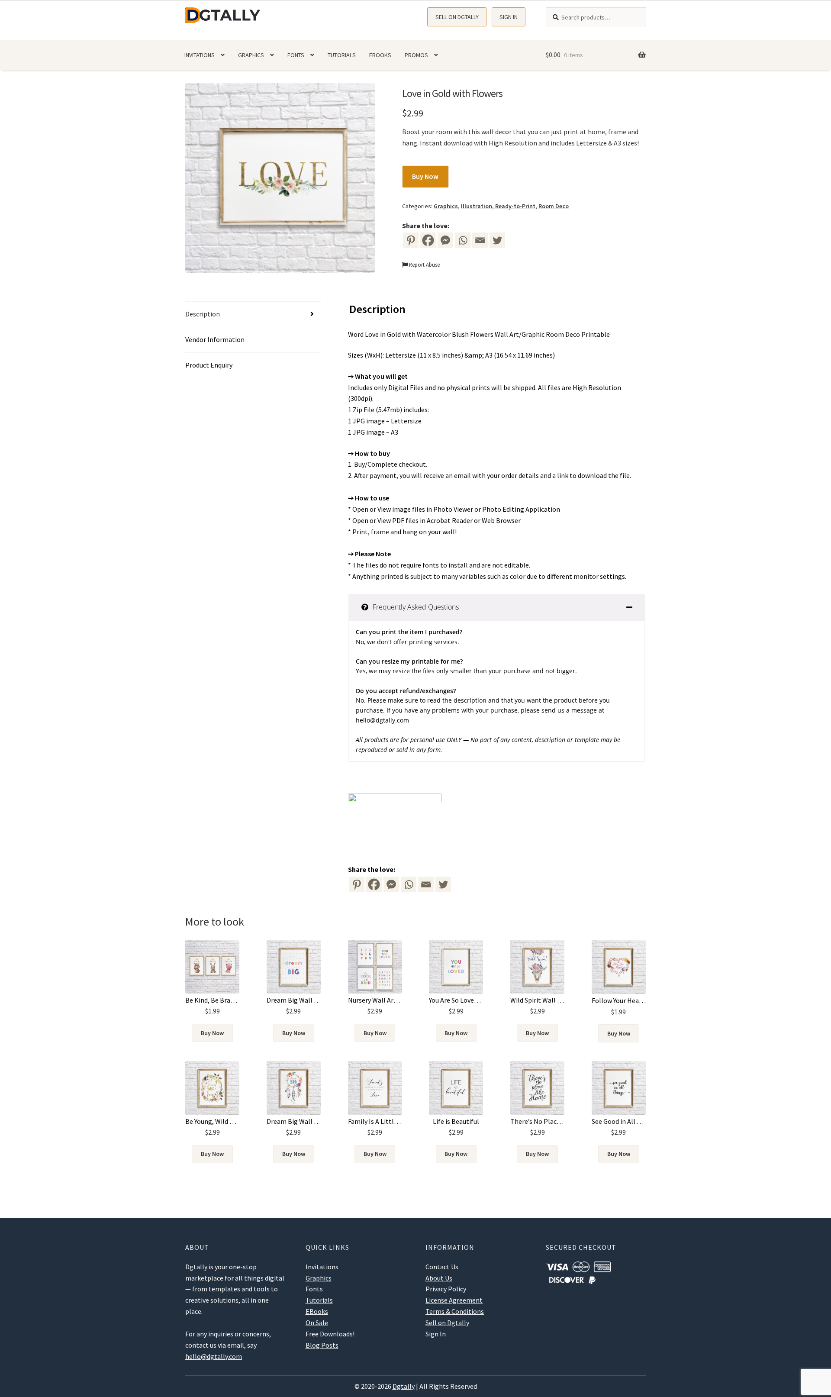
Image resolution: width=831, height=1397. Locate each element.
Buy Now (425, 176)
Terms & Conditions (454, 1311)
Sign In (508, 17)
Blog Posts (322, 1345)
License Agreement (454, 1300)
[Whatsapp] (462, 240)
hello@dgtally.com (382, 720)
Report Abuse (424, 264)
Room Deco (553, 206)
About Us (438, 1278)
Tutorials (342, 55)
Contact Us (441, 1266)
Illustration (476, 206)
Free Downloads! (330, 1333)
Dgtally (404, 1386)
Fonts (295, 55)
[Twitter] (497, 240)
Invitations (199, 55)
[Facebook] (428, 240)
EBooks (380, 55)
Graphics (251, 55)
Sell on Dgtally (457, 17)
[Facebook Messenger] (391, 884)
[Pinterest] (411, 240)
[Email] (480, 240)
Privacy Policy (445, 1288)
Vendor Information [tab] (215, 339)
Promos (416, 55)
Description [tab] (202, 314)
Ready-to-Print (515, 206)
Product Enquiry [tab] (208, 365)
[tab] (496, 607)
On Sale (317, 1322)
